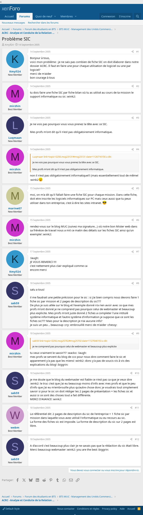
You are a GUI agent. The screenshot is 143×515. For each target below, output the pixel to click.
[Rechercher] (137, 16)
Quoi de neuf (43, 16)
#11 (137, 407)
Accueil (9, 16)
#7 (137, 251)
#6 (137, 220)
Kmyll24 (9, 44)
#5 (137, 188)
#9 (137, 333)
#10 (137, 373)
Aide (122, 508)
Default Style (12, 508)
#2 (137, 86)
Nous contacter (65, 508)
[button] (55, 16)
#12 (137, 439)
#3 (137, 117)
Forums (24, 16)
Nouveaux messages (13, 22)
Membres (67, 16)
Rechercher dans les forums (43, 22)
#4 (137, 149)
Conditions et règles (88, 508)
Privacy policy (109, 508)
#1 (137, 51)
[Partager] (132, 52)
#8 (137, 283)
